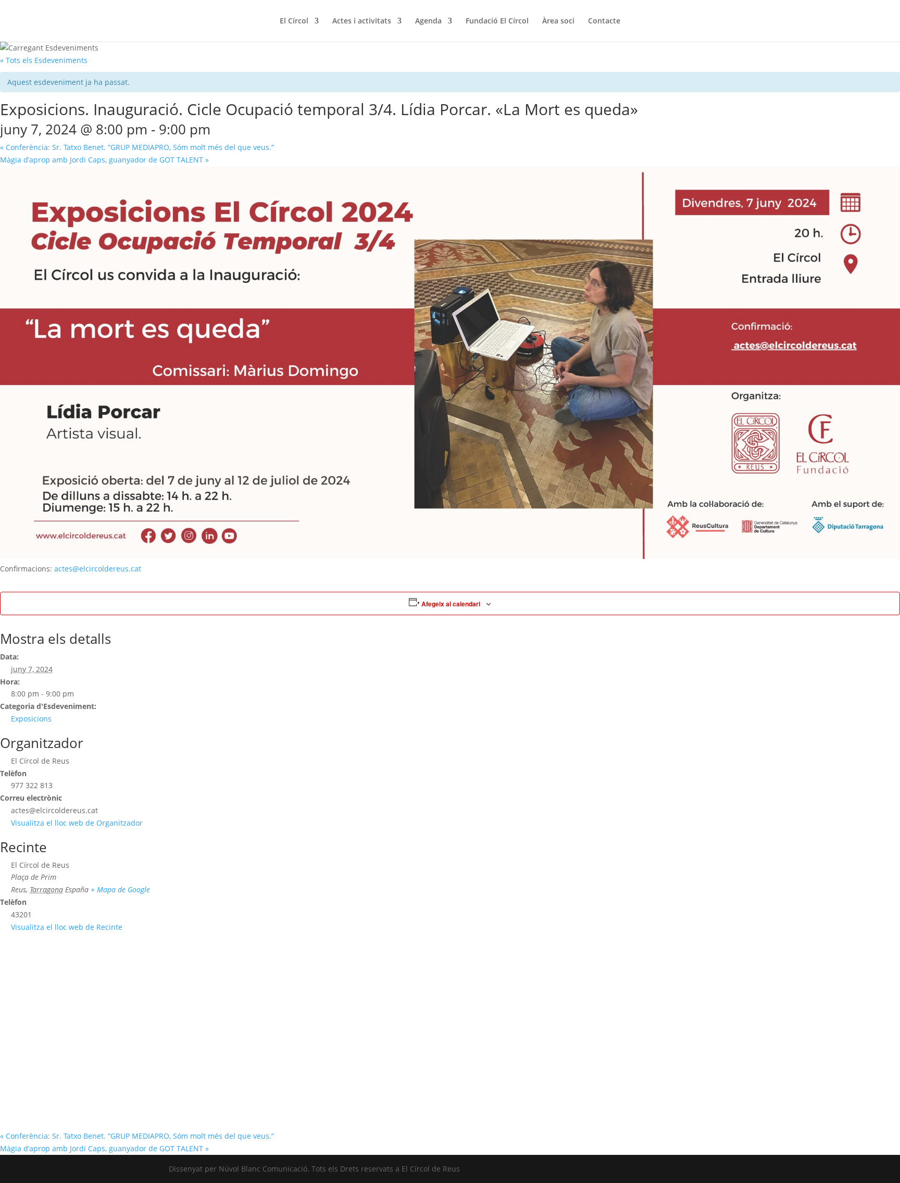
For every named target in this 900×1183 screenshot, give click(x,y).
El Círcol (294, 21)
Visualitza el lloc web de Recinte (66, 927)
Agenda (428, 21)
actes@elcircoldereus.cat (97, 569)
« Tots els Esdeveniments (44, 60)
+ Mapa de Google (120, 889)
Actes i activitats (361, 21)
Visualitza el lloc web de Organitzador (77, 823)
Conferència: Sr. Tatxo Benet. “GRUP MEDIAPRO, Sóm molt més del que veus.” (137, 147)
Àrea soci (558, 21)
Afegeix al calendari (450, 603)
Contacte (604, 21)
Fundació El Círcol (497, 21)
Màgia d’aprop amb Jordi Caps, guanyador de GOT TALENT (104, 160)
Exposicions (31, 719)
